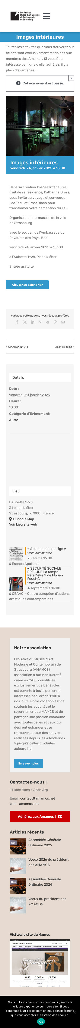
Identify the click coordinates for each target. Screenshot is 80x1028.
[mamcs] (40, 941)
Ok (41, 1021)
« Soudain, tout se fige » (46, 549)
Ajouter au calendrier (27, 285)
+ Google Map (23, 519)
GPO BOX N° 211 (18, 346)
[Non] (75, 1012)
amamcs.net (29, 804)
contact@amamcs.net (37, 798)
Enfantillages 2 (63, 346)
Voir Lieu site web (23, 524)
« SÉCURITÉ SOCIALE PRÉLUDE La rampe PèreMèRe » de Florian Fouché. (45, 573)
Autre (13, 420)
